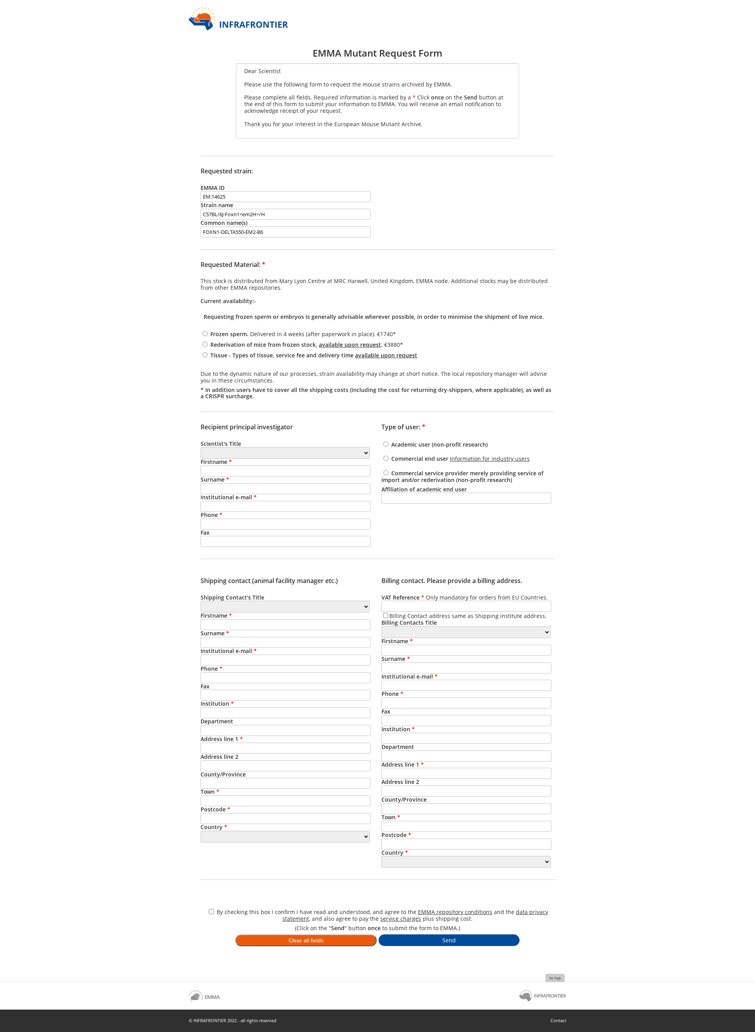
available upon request (350, 344)
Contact (558, 1020)
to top (555, 977)
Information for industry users (490, 458)
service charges (400, 918)
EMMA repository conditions (455, 912)
